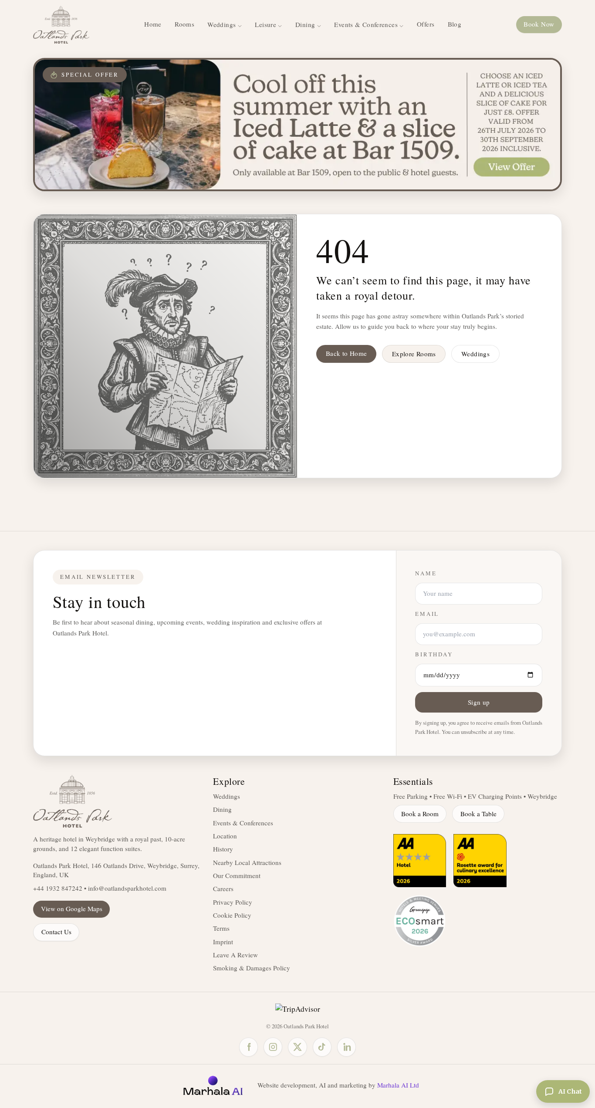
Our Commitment (236, 875)
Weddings (475, 353)
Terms (221, 928)
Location (225, 835)
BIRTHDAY (434, 654)
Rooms (184, 24)
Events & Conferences (243, 822)
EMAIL (427, 614)
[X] (297, 1046)
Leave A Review (235, 954)
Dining (222, 809)
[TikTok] (322, 1046)
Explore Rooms (414, 353)
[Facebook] (248, 1046)
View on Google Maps (71, 908)
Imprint (223, 941)
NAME (425, 573)
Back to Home (346, 353)
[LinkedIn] (346, 1046)
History (223, 849)
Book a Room (420, 813)
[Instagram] (273, 1046)
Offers (425, 24)
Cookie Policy (232, 915)
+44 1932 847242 (57, 888)
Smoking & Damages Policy (251, 967)
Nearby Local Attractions (247, 862)
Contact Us (56, 931)
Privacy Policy (232, 902)
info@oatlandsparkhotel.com (127, 888)
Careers (223, 888)
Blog (455, 24)
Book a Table (478, 813)
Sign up (479, 702)
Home (153, 24)
